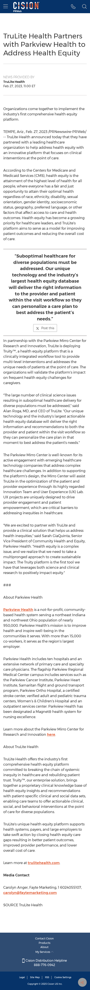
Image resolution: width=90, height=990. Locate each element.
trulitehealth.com (44, 863)
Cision (50, 984)
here (51, 734)
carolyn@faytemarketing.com (30, 893)
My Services (43, 952)
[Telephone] (73, 6)
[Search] (84, 6)
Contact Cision (44, 938)
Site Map (35, 977)
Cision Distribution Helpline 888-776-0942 (46, 963)
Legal (22, 977)
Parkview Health (18, 610)
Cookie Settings (62, 977)
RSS (47, 977)
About (44, 947)
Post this (47, 328)
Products (44, 943)
